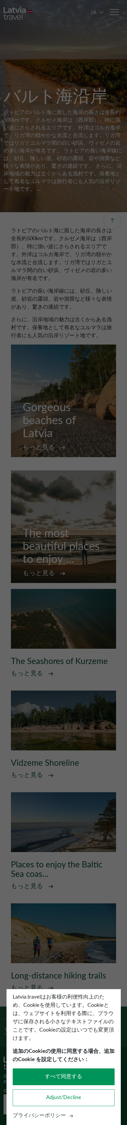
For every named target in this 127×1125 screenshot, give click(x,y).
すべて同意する (63, 1076)
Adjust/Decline (63, 1097)
